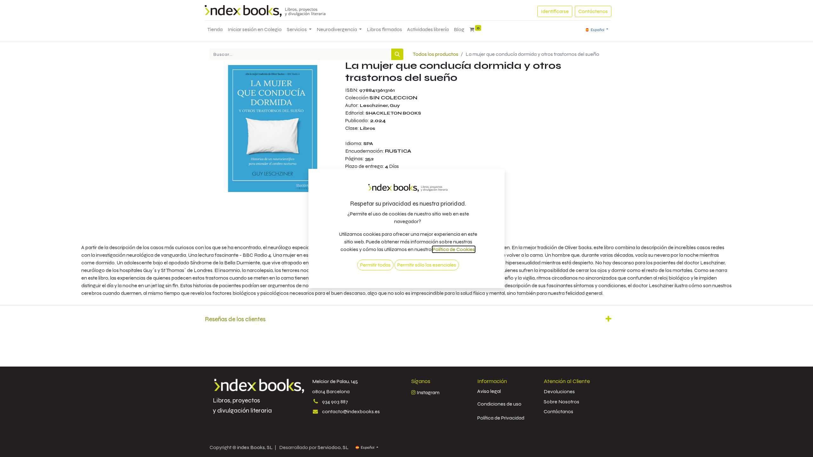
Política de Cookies (454, 249)
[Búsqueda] (397, 54)
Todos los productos (435, 54)
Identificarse (555, 11)
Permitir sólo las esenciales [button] (426, 265)
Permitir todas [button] (375, 265)
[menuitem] (215, 29)
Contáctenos (593, 11)
